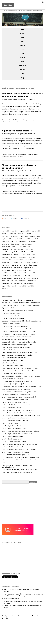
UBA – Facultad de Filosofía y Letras (12, 365)
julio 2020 (5, 233)
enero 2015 (23, 265)
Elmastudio (35, 616)
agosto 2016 (17, 254)
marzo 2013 (22, 281)
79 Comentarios (34, 171)
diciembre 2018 (15, 244)
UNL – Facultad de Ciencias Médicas (12, 415)
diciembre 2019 (35, 236)
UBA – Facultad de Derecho (10, 363)
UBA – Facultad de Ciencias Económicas (14, 358)
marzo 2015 (14, 265)
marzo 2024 (14, 231)
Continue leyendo (22, 114)
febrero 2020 (15, 236)
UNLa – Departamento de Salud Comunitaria (15, 418)
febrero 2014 (23, 273)
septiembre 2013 (7, 278)
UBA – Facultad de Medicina (10, 368)
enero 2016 (32, 257)
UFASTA (22, 70)
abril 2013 (14, 281)
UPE (29, 454)
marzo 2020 (5, 236)
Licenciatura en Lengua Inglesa (11, 323)
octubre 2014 (18, 267)
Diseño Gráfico (35, 303)
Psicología (32, 334)
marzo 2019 (22, 241)
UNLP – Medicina (31, 449)
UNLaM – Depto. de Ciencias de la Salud (14, 428)
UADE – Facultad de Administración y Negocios (16, 347)
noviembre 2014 (7, 267)
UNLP (22, 38)
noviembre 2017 (7, 249)
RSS (5, 219)
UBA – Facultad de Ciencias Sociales (12, 360)
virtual (10, 122)
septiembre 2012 (29, 283)
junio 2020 (13, 233)
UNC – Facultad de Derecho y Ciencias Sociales (16, 394)
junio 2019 (35, 239)
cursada (36, 120)
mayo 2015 (5, 265)
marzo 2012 (5, 288)
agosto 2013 (18, 278)
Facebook (26, 219)
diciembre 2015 (6, 260)
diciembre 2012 (32, 281)
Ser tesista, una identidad (11, 598)
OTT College (31, 331)
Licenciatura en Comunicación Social (13, 318)
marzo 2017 (30, 252)
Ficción (16, 305)
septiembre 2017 (19, 249)
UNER (25, 402)
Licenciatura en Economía (33, 321)
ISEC (12, 308)
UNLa (22, 42)
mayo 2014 (31, 270)
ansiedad (23, 120)
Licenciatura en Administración (11, 313)
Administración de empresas (25, 300)
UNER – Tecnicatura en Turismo (11, 410)
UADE (22, 50)
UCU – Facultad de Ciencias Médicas (12, 373)
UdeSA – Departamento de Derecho (13, 379)
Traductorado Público (8, 342)
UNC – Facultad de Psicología (27, 397)
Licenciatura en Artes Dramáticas (12, 316)
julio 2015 (27, 262)
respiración (13, 156)
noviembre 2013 (18, 275)
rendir (29, 193)
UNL (30, 413)
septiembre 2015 (7, 262)
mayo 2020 (21, 233)
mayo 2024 (5, 231)
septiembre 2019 (7, 239)
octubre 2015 (29, 260)
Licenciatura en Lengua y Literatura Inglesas (15, 326)
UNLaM (22, 46)
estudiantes (35, 154)
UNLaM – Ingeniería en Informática (12, 436)
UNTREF (22, 58)
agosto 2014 (6, 270)
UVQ (22, 78)
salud (33, 193)
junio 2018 (15, 246)
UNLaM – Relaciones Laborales (11, 441)
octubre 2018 (6, 246)
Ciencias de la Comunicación (20, 303)
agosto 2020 (36, 231)
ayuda (29, 191)
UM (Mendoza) (6, 384)
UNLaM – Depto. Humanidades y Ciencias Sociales (17, 434)
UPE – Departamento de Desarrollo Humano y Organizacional (20, 457)
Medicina (23, 331)
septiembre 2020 (25, 231)
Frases (22, 305)
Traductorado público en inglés (26, 342)
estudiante (5, 122)
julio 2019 (27, 239)
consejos (34, 191)
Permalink (16, 122)
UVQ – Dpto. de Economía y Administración (19, 472)
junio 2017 (5, 252)
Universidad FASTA (28, 410)
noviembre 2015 (18, 260)
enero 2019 (5, 244)
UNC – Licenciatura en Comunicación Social (15, 399)
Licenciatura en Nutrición (24, 329)
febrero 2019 (32, 241)
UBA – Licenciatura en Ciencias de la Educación (16, 371)
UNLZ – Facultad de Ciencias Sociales (18, 452)
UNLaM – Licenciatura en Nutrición (12, 439)
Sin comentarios (30, 134)
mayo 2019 (5, 241)
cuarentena (30, 120)
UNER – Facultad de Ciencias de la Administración (16, 405)
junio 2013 (35, 278)
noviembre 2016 (7, 254)
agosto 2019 (18, 239)
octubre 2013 (29, 275)
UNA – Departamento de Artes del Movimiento (16, 389)
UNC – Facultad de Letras (9, 397)
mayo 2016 (35, 254)
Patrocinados (6, 334)
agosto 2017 (30, 249)
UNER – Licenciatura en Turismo (11, 407)
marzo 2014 (13, 273)
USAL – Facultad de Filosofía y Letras (13, 470)
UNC (22, 62)
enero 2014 (32, 273)
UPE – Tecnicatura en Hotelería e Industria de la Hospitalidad (20, 460)
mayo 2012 (22, 286)
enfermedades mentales (15, 193)
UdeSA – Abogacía (34, 376)
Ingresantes (5, 308)
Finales (25, 193)
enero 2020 (24, 236)
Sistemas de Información (23, 337)
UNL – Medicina (30, 415)
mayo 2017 (13, 252)
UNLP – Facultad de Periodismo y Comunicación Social (18, 447)
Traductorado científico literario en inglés (14, 339)
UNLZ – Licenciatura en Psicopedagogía (14, 454)
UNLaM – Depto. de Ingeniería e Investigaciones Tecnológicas (20, 431)
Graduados (36, 305)
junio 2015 (35, 262)
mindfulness (5, 156)
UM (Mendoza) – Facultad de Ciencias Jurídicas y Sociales (19, 386)
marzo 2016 (13, 257)
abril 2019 (14, 241)
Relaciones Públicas (8, 337)
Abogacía (5, 300)
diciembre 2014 (33, 265)
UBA (22, 30)
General (22, 34)
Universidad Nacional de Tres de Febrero (14, 413)
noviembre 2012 (7, 283)
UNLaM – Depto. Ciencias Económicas (13, 426)
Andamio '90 (6, 303)
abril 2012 (31, 286)
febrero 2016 (23, 257)
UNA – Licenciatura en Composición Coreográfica (17, 392)
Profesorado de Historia (19, 334)
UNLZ (3, 452)
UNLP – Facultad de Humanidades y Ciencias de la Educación (20, 444)
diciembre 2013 (6, 275)
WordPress (18, 616)
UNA (39, 386)
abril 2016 (5, 257)
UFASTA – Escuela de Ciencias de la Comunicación (17, 381)
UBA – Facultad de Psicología (29, 368)
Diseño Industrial (7, 305)
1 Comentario (31, 99)
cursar (29, 154)
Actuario (12, 300)
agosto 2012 (6, 286)
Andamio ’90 (22, 66)
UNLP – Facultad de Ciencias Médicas (13, 449)
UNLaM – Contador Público (10, 423)
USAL (22, 54)
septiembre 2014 (29, 267)
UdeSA (22, 74)
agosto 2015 (18, 262)
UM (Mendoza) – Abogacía (21, 384)
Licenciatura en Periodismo (10, 331)
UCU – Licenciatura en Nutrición (11, 376)
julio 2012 (14, 286)
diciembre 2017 (25, 246)
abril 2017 (22, 252)
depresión (5, 193)
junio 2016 (26, 254)
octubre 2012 (18, 283)
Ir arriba (5, 618)
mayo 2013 (5, 281)
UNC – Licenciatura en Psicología (11, 402)
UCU (33, 371)
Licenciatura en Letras (8, 329)
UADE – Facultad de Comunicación (12, 350)
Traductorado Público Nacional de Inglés (14, 344)
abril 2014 (5, 273)
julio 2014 (14, 270)
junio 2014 (22, 270)
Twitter (15, 219)
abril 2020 (30, 233)
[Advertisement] (17, 503)
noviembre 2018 (27, 244)
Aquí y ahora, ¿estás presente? (17, 131)
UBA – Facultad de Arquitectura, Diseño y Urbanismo (17, 355)
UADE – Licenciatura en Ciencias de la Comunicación (17, 352)
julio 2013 (27, 278)
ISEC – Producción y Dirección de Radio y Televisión (17, 310)
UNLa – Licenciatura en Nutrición (11, 420)
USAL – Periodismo (31, 470)
